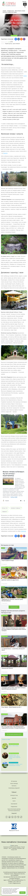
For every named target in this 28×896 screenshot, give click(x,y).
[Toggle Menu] (25, 4)
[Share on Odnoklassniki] (21, 39)
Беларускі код (14, 795)
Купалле (5, 153)
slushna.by (23, 531)
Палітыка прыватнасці (14, 810)
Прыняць (22, 892)
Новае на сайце (6, 739)
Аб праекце (14, 781)
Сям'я (14, 801)
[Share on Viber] (24, 39)
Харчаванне (14, 803)
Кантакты (14, 785)
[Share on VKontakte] (18, 39)
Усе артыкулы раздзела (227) (14, 734)
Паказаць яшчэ (14, 607)
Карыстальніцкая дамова (14, 809)
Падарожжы (14, 806)
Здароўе (14, 798)
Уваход (24, 1)
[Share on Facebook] (16, 39)
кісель (25, 75)
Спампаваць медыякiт (14, 788)
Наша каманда (14, 783)
